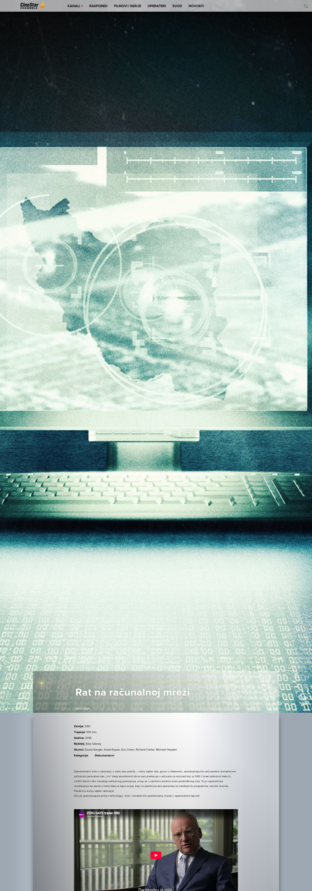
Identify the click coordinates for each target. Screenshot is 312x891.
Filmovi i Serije (127, 6)
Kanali (74, 6)
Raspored (98, 6)
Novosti (196, 6)
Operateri (157, 6)
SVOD (177, 6)
